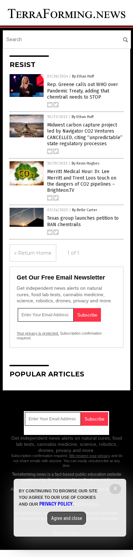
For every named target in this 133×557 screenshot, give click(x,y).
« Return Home (32, 253)
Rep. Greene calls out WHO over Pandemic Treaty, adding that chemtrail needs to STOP (82, 91)
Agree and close (66, 518)
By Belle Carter (84, 210)
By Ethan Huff (83, 76)
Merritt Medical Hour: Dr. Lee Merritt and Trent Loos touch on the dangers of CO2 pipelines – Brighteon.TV (81, 181)
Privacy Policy (56, 504)
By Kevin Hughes (85, 163)
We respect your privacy (89, 456)
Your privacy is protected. (38, 333)
